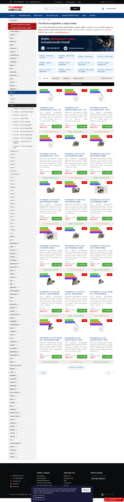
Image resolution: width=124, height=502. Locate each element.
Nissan (12, 369)
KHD (11, 298)
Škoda (12, 430)
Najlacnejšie (55, 78)
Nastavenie (39, 498)
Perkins (13, 375)
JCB (11, 281)
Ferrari (13, 89)
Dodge (12, 86)
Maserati (13, 342)
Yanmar (13, 450)
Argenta (12, 99)
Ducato (12, 164)
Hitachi (12, 250)
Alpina (12, 35)
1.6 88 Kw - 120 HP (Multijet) (21, 122)
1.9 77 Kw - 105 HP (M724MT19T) (23, 131)
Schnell (13, 409)
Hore (43, 373)
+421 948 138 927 (18, 478)
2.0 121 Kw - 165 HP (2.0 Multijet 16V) (23, 147)
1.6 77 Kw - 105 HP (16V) (20, 118)
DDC (11, 79)
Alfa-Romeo (14, 31)
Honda (12, 257)
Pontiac (13, 382)
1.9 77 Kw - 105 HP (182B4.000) (22, 135)
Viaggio (12, 230)
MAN (11, 338)
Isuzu (12, 270)
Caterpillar (14, 55)
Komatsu (13, 304)
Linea (12, 181)
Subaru (13, 423)
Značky (12, 457)
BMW (11, 45)
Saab (12, 399)
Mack (12, 335)
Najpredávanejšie (78, 78)
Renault (13, 389)
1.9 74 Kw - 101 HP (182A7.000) (22, 128)
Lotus (12, 328)
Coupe (12, 154)
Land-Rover (14, 314)
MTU (11, 359)
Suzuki (12, 426)
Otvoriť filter (76, 84)
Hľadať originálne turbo (20, 25)
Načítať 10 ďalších (76, 367)
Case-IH (13, 52)
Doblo (12, 161)
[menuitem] (12, 15)
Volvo (12, 447)
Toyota (12, 433)
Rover (12, 396)
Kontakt (66, 485)
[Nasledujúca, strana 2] (108, 373)
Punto (12, 197)
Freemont (13, 171)
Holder (13, 253)
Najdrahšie (66, 78)
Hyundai (13, 260)
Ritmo (12, 207)
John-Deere (14, 291)
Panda (12, 194)
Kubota (12, 308)
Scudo (12, 210)
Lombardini (14, 325)
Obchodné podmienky (43, 480)
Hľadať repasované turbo (21, 28)
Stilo (11, 217)
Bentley (13, 42)
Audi (11, 38)
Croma (12, 158)
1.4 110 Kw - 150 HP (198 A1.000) (23, 112)
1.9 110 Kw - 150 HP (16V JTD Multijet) (22, 142)
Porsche (13, 386)
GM (11, 240)
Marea (12, 184)
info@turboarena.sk (18, 476)
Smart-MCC (14, 413)
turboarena (16, 484)
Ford (12, 237)
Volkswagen (15, 443)
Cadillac (13, 48)
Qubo (12, 200)
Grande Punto (14, 174)
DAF (11, 69)
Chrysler (13, 267)
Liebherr (13, 321)
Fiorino (12, 167)
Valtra (12, 437)
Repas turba (67, 476)
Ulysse (12, 226)
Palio (12, 190)
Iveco (12, 274)
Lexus (12, 318)
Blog (65, 480)
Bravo (12, 105)
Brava (12, 102)
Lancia (12, 311)
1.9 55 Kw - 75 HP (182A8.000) (22, 125)
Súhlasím (86, 490)
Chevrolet (14, 264)
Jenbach (13, 287)
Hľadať (75, 9)
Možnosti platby (70, 2)
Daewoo (13, 72)
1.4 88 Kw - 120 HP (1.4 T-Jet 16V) (23, 109)
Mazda (12, 345)
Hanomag (13, 243)
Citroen (13, 58)
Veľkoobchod (67, 483)
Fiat (11, 92)
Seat (11, 406)
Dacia (12, 65)
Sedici (12, 213)
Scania (12, 403)
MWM (12, 362)
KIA (11, 301)
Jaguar (12, 277)
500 (11, 95)
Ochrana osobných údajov (44, 483)
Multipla (12, 187)
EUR (102, 2)
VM (11, 440)
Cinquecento (14, 151)
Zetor (12, 453)
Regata (12, 203)
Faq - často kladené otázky (44, 485)
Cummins (13, 62)
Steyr (12, 420)
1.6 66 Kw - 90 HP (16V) (20, 115)
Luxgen (12, 331)
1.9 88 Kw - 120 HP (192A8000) (22, 138)
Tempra (12, 220)
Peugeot (13, 379)
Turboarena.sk (17, 481)
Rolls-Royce (14, 392)
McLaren (13, 348)
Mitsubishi (14, 355)
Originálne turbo (68, 478)
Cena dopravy (59, 2)
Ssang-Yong (14, 416)
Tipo (11, 223)
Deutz (12, 82)
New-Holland (15, 365)
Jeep (11, 284)
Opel (11, 372)
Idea (11, 177)
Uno (11, 233)
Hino (11, 247)
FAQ (80, 2)
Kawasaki (13, 294)
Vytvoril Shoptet (109, 494)
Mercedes (13, 352)
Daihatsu (13, 75)
